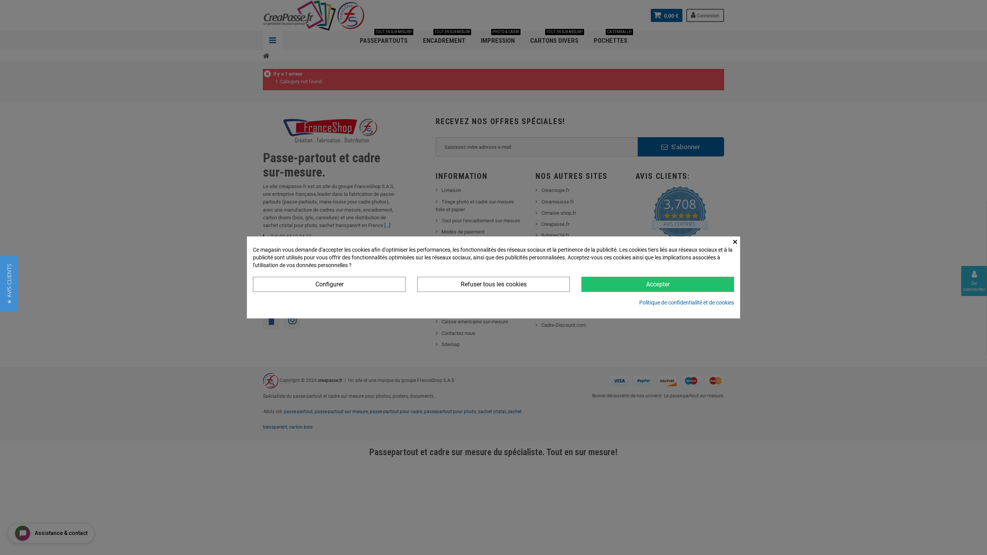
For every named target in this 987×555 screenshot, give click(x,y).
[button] (9, 284)
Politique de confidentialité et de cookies (686, 303)
